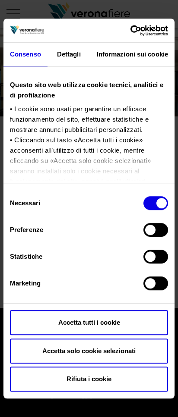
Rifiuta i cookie (89, 379)
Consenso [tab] (25, 54)
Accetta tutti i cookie (89, 322)
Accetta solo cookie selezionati (89, 350)
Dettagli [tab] (69, 54)
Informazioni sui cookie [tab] (132, 54)
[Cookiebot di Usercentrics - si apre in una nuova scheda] (130, 30)
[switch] (155, 230)
